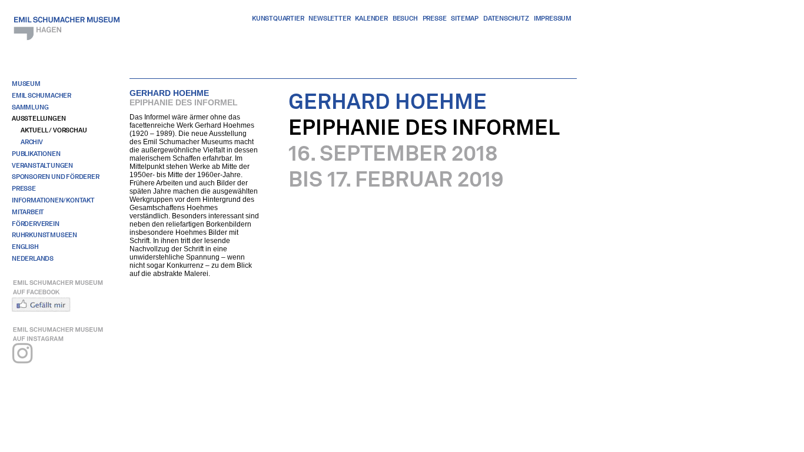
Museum (26, 83)
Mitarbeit (28, 212)
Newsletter (329, 18)
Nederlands (33, 258)
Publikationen (36, 153)
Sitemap (465, 18)
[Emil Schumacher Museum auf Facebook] (62, 294)
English (25, 246)
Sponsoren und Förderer (55, 176)
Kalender (371, 18)
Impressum (553, 18)
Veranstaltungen (42, 165)
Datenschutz (506, 18)
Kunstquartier (278, 18)
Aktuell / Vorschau (54, 130)
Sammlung (30, 107)
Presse (435, 18)
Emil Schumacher (41, 95)
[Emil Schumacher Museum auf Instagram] (62, 349)
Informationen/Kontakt (53, 200)
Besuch (405, 18)
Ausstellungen (38, 118)
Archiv (32, 142)
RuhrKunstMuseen (44, 235)
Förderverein (35, 224)
